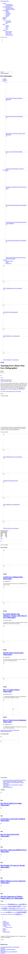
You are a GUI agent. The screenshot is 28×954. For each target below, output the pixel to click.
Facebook (8, 12)
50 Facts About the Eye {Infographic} (11, 359)
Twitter (7, 16)
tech (8, 914)
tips (14, 914)
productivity (20, 910)
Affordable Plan (9, 4)
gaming (22, 906)
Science (7, 26)
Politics (7, 25)
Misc (4, 24)
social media (21, 912)
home (8, 908)
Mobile (7, 11)
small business (13, 912)
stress (6, 914)
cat (17, 904)
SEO (7, 23)
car (16, 904)
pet (16, 910)
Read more (3, 948)
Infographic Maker (9, 8)
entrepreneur (6, 906)
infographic (12, 908)
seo (6, 912)
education (2, 906)
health (5, 908)
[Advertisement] (14, 57)
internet (21, 908)
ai (1, 904)
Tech (4, 19)
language (2, 910)
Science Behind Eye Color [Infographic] (11, 336)
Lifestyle (5, 929)
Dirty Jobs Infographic (7, 787)
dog (26, 904)
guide (2, 908)
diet (23, 904)
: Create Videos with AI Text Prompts (13, 391)
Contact (4, 30)
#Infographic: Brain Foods (6, 731)
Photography (8, 20)
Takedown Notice (9, 34)
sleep (9, 912)
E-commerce (8, 22)
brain (7, 904)
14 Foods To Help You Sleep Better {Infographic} (14, 781)
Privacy (7, 262)
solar (1, 914)
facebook (10, 906)
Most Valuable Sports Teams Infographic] (14, 116)
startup (3, 914)
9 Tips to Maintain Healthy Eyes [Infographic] (12, 288)
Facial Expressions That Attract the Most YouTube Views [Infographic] (16, 223)
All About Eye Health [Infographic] (10, 312)
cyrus (2, 377)
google (24, 906)
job (24, 908)
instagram (18, 908)
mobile (13, 910)
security (4, 912)
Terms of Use (8, 33)
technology (11, 914)
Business (5, 17)
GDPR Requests (6, 931)
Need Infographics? (7, 6)
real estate (25, 910)
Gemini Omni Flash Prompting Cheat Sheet (15, 168)
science (2, 912)
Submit (4, 3)
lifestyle (5, 910)
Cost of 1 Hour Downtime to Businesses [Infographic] (14, 99)
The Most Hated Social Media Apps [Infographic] (16, 240)
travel (18, 914)
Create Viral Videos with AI (6, 381)
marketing (9, 910)
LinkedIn (8, 15)
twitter (21, 914)
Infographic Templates (10, 9)
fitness (15, 906)
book (5, 904)
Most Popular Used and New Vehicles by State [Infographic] (15, 134)
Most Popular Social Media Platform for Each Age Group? (16, 187)
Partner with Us (9, 31)
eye (7, 530)
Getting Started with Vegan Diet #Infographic (10, 730)
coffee (20, 904)
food (18, 906)
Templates (5, 80)
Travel (7, 29)
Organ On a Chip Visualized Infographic (14, 151)
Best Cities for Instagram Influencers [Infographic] (16, 205)
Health (4, 18)
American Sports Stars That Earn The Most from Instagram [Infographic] (16, 258)
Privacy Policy (9, 32)
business (11, 904)
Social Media (6, 10)
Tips (6, 27)
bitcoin (3, 904)
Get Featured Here (9, 5)
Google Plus (8, 13)
